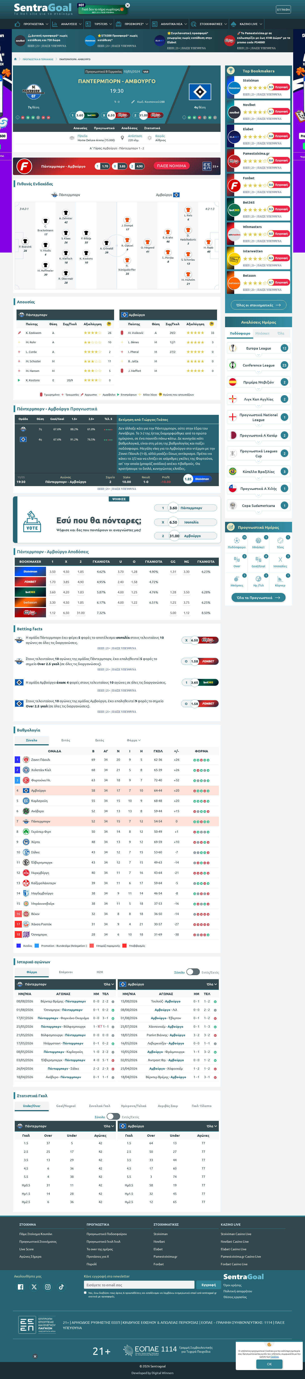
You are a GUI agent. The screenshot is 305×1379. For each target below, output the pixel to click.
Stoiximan (251, 80)
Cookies (275, 1356)
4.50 (66, 571)
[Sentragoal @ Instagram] (47, 1287)
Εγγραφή (209, 1284)
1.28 (134, 571)
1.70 (53, 582)
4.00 (121, 592)
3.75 (187, 602)
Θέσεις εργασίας (235, 1297)
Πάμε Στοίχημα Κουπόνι (35, 1234)
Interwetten (253, 251)
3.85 (66, 582)
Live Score (26, 1249)
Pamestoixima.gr (256, 153)
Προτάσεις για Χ (98, 1256)
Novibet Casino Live (235, 1241)
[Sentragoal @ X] (34, 1287)
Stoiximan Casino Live (236, 1234)
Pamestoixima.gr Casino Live (241, 1256)
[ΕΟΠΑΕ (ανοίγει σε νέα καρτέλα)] (168, 1350)
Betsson (249, 275)
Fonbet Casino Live (234, 1264)
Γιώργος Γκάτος (155, 419)
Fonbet (249, 178)
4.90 (81, 582)
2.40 (121, 582)
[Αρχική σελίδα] (15, 59)
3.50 (53, 571)
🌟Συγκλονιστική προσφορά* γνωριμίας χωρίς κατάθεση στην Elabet (189, 37)
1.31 (173, 571)
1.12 (53, 613)
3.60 (53, 592)
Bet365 (249, 202)
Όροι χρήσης (232, 1285)
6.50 (66, 613)
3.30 (187, 571)
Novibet (249, 104)
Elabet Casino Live (234, 1249)
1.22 (134, 602)
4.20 (66, 592)
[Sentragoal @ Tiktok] (61, 1287)
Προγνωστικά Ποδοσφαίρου (107, 1234)
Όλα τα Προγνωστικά (255, 597)
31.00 (81, 613)
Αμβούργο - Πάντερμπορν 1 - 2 (123, 148)
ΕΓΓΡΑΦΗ (283, 9)
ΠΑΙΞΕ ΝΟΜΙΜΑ (171, 165)
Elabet (248, 129)
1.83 (81, 592)
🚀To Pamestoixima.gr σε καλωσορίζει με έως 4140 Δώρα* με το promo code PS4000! (263, 37)
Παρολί (92, 1264)
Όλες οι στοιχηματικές (255, 304)
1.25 (134, 592)
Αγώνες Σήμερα (30, 1256)
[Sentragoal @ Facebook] (20, 1287)
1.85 (81, 571)
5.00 (173, 613)
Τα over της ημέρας (100, 1249)
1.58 (134, 582)
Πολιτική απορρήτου (238, 1291)
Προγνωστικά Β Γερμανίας (104, 71)
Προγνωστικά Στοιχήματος (37, 1241)
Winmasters (252, 226)
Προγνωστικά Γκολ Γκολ (103, 1241)
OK (269, 1364)
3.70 (121, 571)
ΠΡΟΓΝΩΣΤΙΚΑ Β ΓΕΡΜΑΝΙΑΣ (38, 59)
